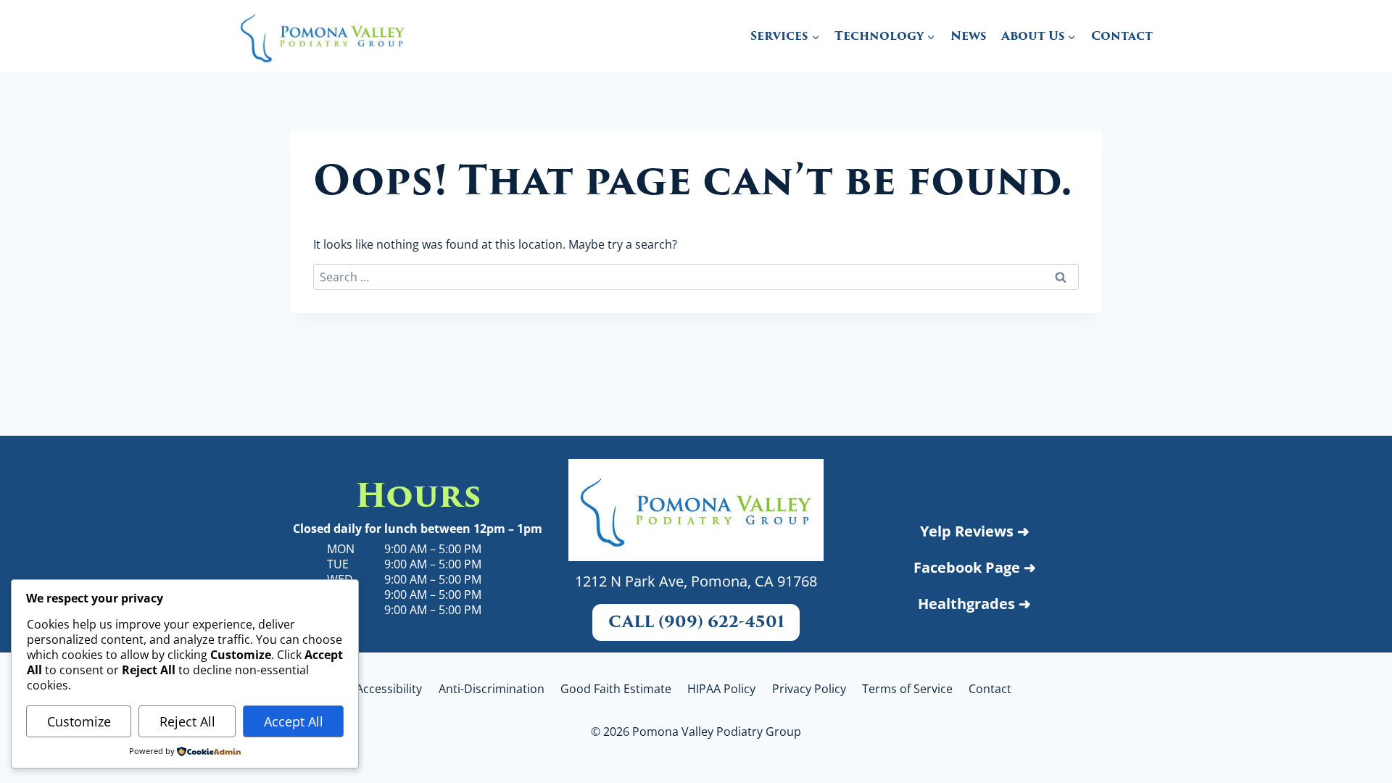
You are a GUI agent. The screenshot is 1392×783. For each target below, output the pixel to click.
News (968, 36)
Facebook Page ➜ (975, 567)
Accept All (293, 721)
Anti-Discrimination (491, 689)
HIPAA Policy (721, 689)
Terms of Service (907, 689)
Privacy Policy (809, 689)
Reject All (187, 721)
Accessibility (389, 689)
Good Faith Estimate (615, 689)
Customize (79, 721)
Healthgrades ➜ (974, 603)
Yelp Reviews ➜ (975, 531)
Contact (1122, 36)
